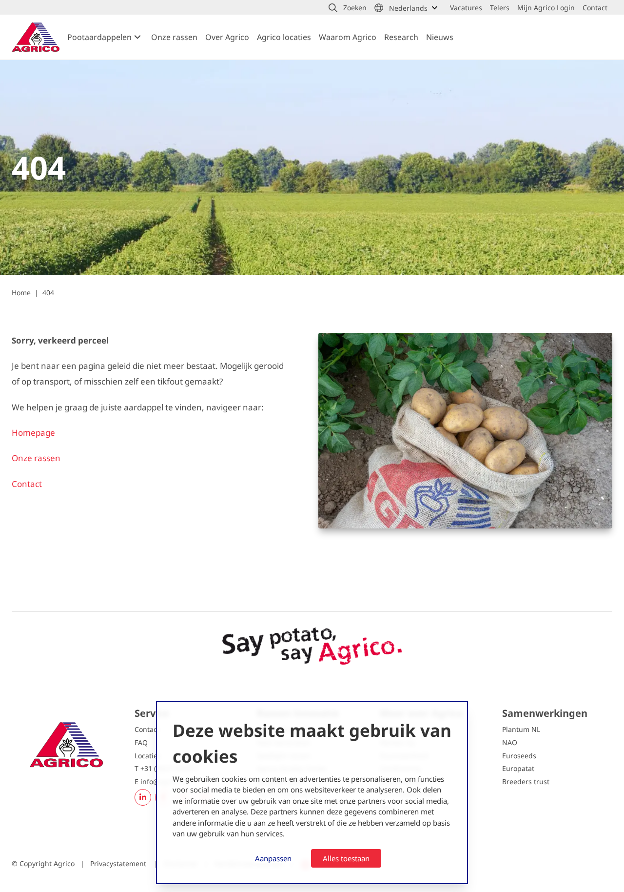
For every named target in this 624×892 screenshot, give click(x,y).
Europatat (518, 768)
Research (401, 37)
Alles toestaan (346, 858)
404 (48, 292)
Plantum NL (521, 729)
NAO (509, 742)
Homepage (34, 432)
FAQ (141, 742)
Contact (27, 483)
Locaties (148, 755)
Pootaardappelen (99, 37)
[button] (348, 7)
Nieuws (439, 37)
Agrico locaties (284, 37)
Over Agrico (227, 37)
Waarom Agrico (347, 37)
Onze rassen (174, 37)
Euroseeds (519, 755)
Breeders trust (525, 781)
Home (21, 292)
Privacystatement (119, 863)
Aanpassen (273, 858)
